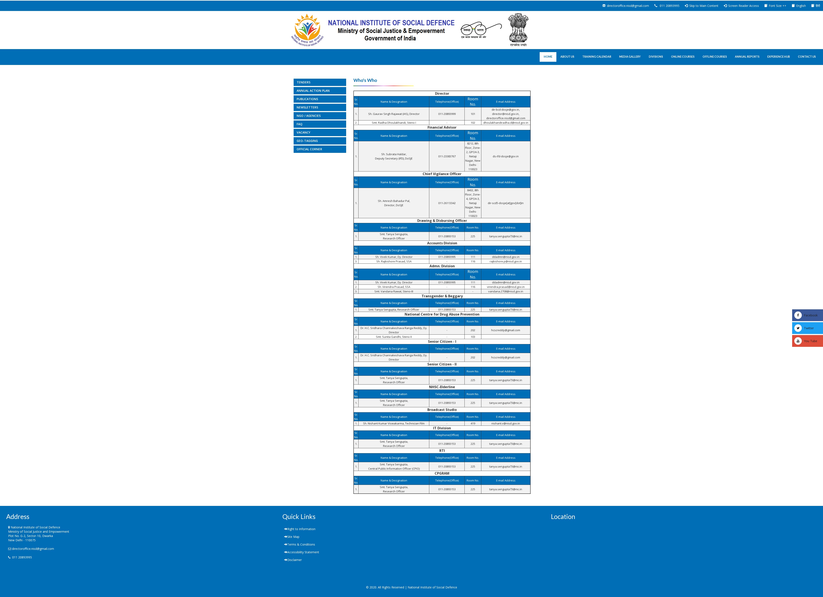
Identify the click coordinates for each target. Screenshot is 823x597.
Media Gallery (630, 56)
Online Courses (682, 56)
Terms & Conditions (301, 544)
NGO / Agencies (309, 116)
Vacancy (303, 132)
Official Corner (309, 149)
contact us (807, 56)
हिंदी (818, 6)
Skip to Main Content (703, 6)
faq (299, 124)
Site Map (293, 537)
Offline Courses (715, 56)
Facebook (811, 315)
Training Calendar (596, 56)
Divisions (656, 56)
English (801, 6)
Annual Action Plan (313, 91)
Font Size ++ (777, 6)
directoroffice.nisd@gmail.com (628, 6)
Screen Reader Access (743, 6)
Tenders (303, 82)
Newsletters (307, 107)
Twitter (809, 328)
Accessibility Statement (303, 552)
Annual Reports (747, 56)
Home (548, 56)
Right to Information (301, 529)
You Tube (810, 341)
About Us (567, 56)
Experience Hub (778, 56)
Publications (307, 99)
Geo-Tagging (307, 141)
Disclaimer (294, 560)
